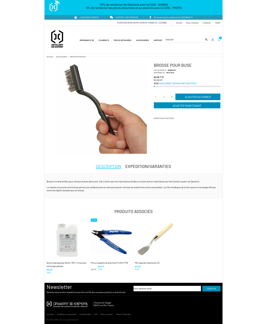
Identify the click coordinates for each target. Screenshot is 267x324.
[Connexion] (212, 40)
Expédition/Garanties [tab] (148, 166)
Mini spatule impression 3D (147, 263)
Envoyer (211, 288)
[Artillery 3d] (57, 39)
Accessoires (61, 57)
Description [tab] (108, 166)
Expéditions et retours (164, 118)
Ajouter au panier (198, 97)
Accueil (50, 57)
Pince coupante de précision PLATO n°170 (109, 263)
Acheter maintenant (187, 105)
